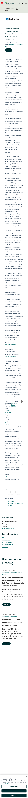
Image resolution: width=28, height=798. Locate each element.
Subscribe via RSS (7, 542)
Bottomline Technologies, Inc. (9, 616)
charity (7, 491)
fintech (18, 494)
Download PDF (6, 540)
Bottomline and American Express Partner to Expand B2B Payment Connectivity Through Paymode (13, 581)
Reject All (14, 791)
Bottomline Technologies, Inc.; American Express (12, 573)
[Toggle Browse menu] (22, 9)
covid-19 (13, 491)
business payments (10, 494)
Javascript (5, 547)
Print (3, 537)
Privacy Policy (5, 783)
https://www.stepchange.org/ (13, 477)
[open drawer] (25, 3)
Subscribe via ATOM (7, 544)
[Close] (26, 776)
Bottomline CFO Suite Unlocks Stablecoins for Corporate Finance (12, 622)
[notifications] (22, 3)
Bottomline (11, 501)
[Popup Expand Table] (22, 401)
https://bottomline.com (8, 528)
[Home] (7, 3)
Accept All (14, 795)
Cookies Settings (14, 786)
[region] (14, 786)
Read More (6, 604)
